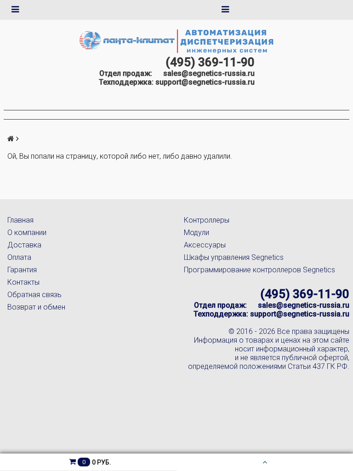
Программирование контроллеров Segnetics (259, 269)
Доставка (24, 245)
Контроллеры (206, 220)
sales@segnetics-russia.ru (209, 73)
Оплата (19, 257)
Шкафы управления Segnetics (234, 257)
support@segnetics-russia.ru (205, 82)
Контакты (23, 282)
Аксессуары (205, 245)
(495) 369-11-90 (210, 62)
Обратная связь (34, 294)
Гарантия (22, 269)
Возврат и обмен (36, 307)
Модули (196, 232)
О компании (26, 232)
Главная (20, 220)
